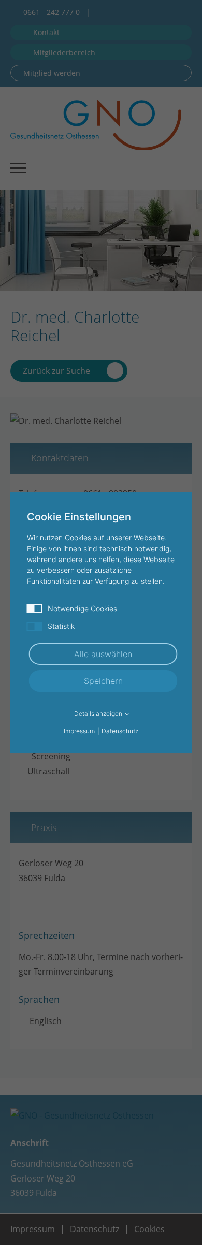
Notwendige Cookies (82, 608)
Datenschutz (120, 731)
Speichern (103, 681)
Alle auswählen (103, 654)
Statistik (61, 625)
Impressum (79, 731)
